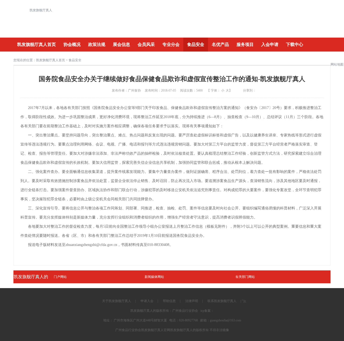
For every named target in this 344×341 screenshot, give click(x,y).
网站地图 (337, 64)
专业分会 (171, 44)
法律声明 (191, 301)
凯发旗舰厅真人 (41, 10)
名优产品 (220, 44)
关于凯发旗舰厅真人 (116, 301)
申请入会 (147, 301)
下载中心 (294, 44)
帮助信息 (169, 301)
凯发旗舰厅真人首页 (36, 44)
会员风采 (146, 44)
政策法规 (96, 44)
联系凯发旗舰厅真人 (221, 301)
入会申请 (269, 44)
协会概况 (72, 44)
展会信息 (121, 44)
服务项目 (245, 44)
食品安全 (195, 44)
